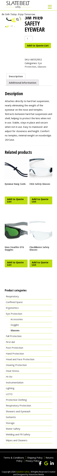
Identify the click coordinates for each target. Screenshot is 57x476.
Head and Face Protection (20, 359)
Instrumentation (14, 382)
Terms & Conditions (13, 457)
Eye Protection (14, 313)
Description (16, 76)
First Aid (10, 341)
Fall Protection (14, 336)
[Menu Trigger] (49, 6)
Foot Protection (14, 347)
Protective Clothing (16, 399)
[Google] (46, 463)
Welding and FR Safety (18, 434)
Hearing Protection (16, 365)
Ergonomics (12, 307)
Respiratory (12, 296)
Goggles (15, 324)
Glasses (42, 66)
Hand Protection (15, 353)
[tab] (15, 76)
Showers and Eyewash (18, 411)
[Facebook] (40, 463)
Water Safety (13, 428)
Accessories (17, 319)
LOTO (9, 394)
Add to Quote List (38, 45)
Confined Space (14, 302)
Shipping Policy (34, 457)
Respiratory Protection (18, 405)
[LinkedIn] (52, 463)
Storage (10, 423)
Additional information (22, 82)
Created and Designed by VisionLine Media (34, 473)
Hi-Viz (9, 376)
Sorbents (11, 417)
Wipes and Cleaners (16, 440)
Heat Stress (12, 370)
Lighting (10, 388)
